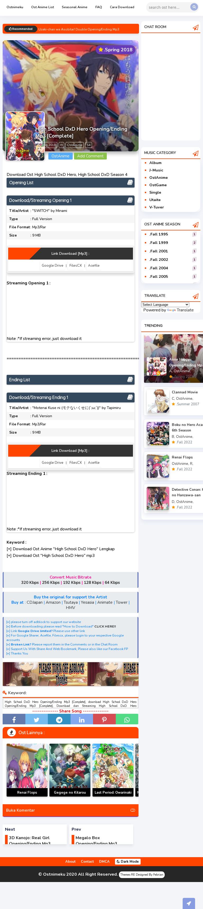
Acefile (94, 265)
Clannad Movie (185, 392)
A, (171, 371)
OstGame (158, 185)
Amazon (53, 602)
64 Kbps (112, 582)
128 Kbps (93, 582)
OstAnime (158, 177)
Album (155, 162)
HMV (70, 607)
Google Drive (52, 265)
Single (155, 192)
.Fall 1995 (158, 234)
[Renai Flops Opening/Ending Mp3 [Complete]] (27, 770)
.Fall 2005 (158, 276)
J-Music (156, 170)
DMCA (104, 861)
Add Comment (90, 156)
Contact (87, 861)
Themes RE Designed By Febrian (141, 875)
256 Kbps (51, 582)
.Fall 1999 (158, 242)
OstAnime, (182, 371)
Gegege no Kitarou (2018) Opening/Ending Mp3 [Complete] (69, 796)
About (70, 861)
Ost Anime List (42, 7)
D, (173, 501)
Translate (185, 310)
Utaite (155, 199)
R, (191, 463)
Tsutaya (71, 602)
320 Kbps (30, 582)
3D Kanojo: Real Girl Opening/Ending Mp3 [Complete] (30, 843)
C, (173, 398)
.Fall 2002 (158, 259)
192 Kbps (72, 582)
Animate (105, 602)
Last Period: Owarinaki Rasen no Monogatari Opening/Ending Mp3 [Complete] (113, 796)
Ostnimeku (15, 7)
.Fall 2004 (158, 268)
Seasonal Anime (74, 7)
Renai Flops (182, 457)
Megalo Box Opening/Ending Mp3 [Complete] (96, 843)
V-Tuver (156, 207)
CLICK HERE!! (105, 626)
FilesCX (76, 265)
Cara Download (122, 7)
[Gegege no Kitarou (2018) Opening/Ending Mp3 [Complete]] (69, 770)
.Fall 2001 (158, 251)
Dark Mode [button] (129, 861)
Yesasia (87, 602)
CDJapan (35, 602)
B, (173, 436)
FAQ (98, 7)
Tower (121, 602)
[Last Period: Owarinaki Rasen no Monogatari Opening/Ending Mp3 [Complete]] (113, 770)
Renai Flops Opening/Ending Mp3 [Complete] (27, 796)
